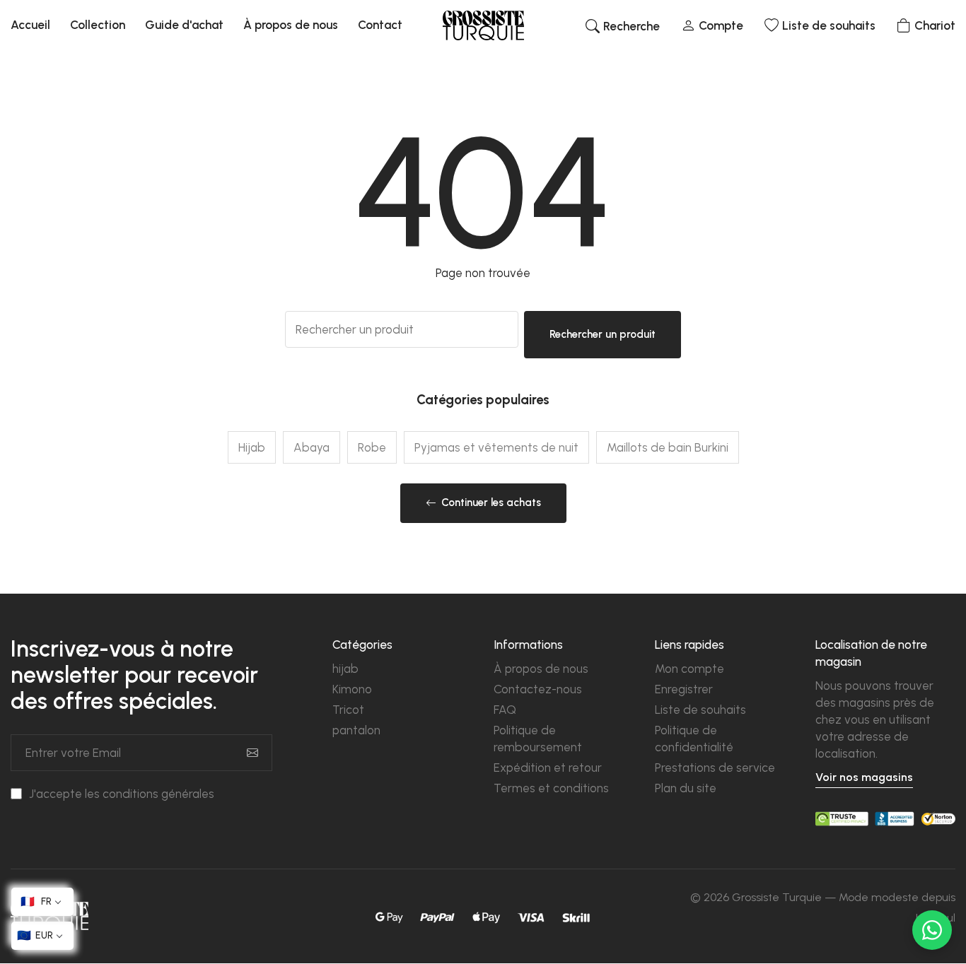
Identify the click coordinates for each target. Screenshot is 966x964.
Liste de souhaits (700, 710)
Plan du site (685, 788)
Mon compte (689, 669)
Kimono (352, 689)
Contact (380, 25)
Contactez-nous (538, 689)
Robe (372, 447)
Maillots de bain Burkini (667, 447)
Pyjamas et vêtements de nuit (496, 447)
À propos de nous (290, 25)
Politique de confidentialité (694, 738)
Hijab (251, 447)
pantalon (356, 730)
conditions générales (158, 794)
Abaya (311, 447)
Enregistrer (684, 689)
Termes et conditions (551, 788)
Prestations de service (715, 767)
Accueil (30, 25)
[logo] (483, 25)
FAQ (505, 710)
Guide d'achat (184, 25)
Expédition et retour (548, 767)
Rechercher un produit (602, 334)
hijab (345, 669)
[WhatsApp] (932, 930)
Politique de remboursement (538, 738)
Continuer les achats (491, 502)
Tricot (348, 710)
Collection (97, 25)
